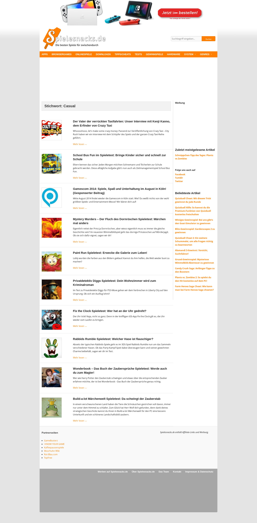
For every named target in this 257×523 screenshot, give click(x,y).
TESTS (138, 54)
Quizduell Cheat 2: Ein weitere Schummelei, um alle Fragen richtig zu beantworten (194, 241)
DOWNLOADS (103, 54)
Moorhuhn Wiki (52, 450)
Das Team (164, 471)
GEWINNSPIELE (154, 54)
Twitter (179, 181)
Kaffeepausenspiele (54, 447)
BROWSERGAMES (61, 54)
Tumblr (179, 177)
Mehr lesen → (80, 144)
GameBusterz (51, 440)
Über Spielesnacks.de (143, 471)
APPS (45, 54)
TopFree (48, 457)
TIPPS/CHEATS (123, 54)
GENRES (204, 54)
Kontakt (177, 471)
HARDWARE (173, 54)
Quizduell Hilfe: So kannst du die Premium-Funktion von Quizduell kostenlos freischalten (193, 211)
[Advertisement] (120, 81)
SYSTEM (188, 54)
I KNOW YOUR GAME (54, 444)
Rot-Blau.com (51, 454)
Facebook (180, 174)
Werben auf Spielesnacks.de (113, 471)
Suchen (208, 39)
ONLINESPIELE (83, 54)
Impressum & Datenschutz (199, 471)
